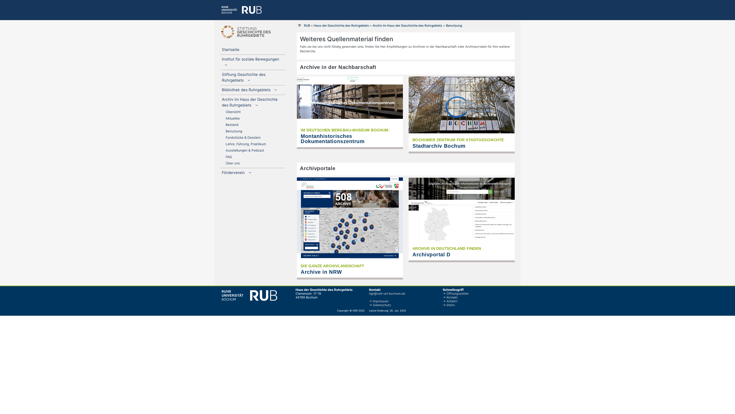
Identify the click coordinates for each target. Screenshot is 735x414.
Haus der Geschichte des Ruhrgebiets (341, 25)
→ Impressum (379, 301)
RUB (307, 25)
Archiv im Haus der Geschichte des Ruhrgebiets (407, 25)
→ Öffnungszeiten (456, 293)
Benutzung (454, 25)
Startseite (238, 49)
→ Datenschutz (380, 305)
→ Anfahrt (450, 301)
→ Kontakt (450, 297)
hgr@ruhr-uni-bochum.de (387, 293)
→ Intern (449, 305)
